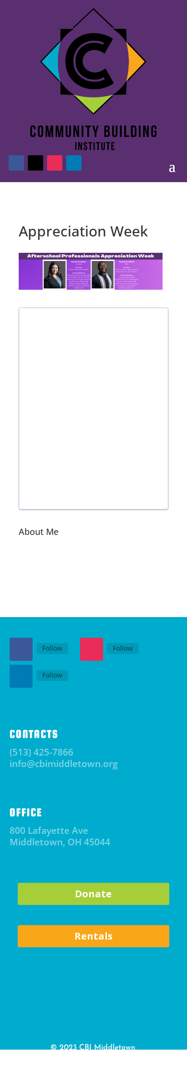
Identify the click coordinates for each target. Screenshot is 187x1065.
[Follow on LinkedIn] (21, 676)
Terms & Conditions (114, 1058)
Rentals (93, 935)
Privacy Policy (63, 1058)
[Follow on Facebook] (21, 649)
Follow (52, 648)
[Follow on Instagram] (91, 649)
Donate (93, 893)
